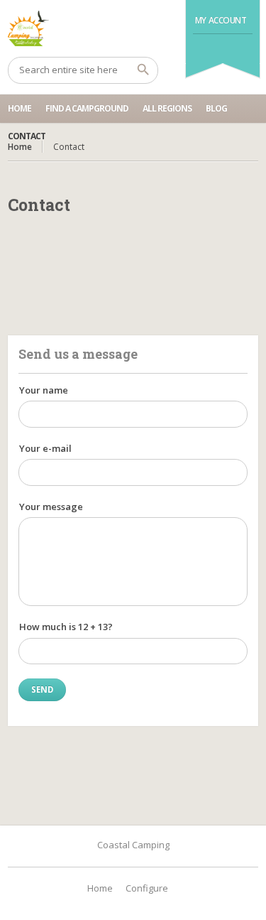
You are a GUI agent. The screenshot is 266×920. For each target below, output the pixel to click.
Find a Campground (86, 108)
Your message (51, 506)
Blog (216, 108)
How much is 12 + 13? (66, 626)
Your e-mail (45, 448)
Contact (26, 136)
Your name (43, 390)
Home (19, 108)
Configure (147, 888)
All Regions (167, 108)
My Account (221, 20)
